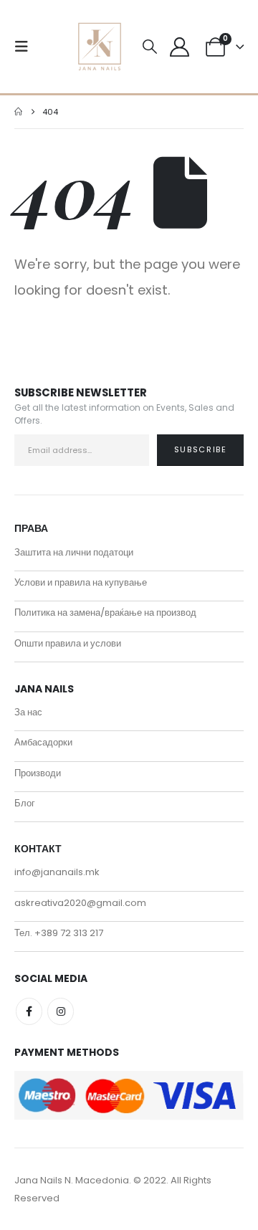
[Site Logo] (99, 46)
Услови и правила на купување (80, 582)
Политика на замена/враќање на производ (105, 612)
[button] (25, 46)
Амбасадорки (43, 742)
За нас (28, 712)
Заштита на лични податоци (73, 552)
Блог (24, 803)
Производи (37, 773)
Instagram (60, 1011)
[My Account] (179, 47)
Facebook (29, 1011)
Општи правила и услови (67, 643)
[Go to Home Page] (18, 112)
